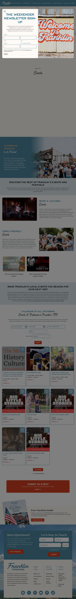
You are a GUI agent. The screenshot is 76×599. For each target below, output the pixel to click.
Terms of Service (7, 51)
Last (21, 40)
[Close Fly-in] (5, 11)
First (5, 40)
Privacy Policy (27, 50)
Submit (5, 54)
